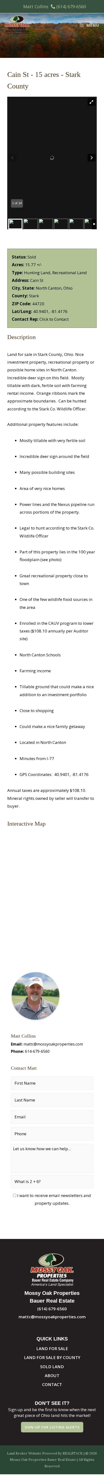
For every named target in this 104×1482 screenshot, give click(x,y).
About (52, 1375)
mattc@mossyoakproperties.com (53, 1044)
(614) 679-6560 (71, 6)
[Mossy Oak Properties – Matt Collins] (17, 25)
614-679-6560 (37, 1051)
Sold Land (52, 1366)
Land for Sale (52, 1348)
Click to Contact (54, 319)
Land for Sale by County (52, 1357)
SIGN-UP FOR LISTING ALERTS (52, 1427)
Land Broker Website (24, 1453)
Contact (52, 1384)
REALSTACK (73, 1453)
